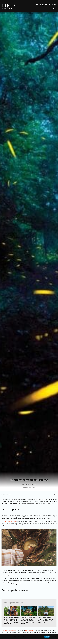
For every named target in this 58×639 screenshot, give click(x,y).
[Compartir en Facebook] (54, 494)
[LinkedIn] (43, 5)
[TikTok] (49, 5)
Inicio (4, 13)
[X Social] (52, 5)
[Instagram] (40, 5)
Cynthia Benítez (30, 484)
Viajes (7, 13)
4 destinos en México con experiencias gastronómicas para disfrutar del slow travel (28, 621)
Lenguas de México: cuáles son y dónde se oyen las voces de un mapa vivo (45, 620)
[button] (54, 8)
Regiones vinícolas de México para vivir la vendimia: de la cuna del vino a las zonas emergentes (11, 621)
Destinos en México (15, 13)
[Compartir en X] (53, 494)
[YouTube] (55, 5)
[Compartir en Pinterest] (55, 494)
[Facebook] (37, 5)
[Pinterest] (46, 5)
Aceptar (47, 636)
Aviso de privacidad (53, 636)
